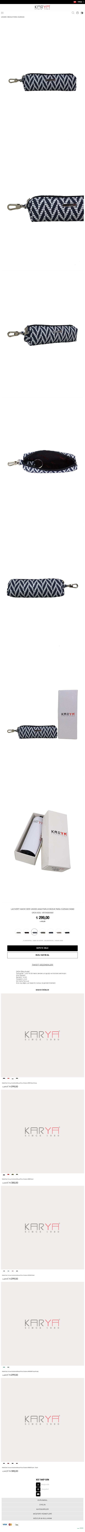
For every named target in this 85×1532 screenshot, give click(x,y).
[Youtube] (42, 1494)
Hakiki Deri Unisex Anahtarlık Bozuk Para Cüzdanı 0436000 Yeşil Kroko (20, 1371)
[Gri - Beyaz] (18, 932)
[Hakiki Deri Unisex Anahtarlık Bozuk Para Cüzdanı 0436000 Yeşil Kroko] (42, 1323)
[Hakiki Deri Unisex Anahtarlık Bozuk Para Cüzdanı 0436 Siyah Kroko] (42, 1035)
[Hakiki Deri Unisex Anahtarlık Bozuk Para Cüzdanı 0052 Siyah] (42, 1131)
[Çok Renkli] (50, 932)
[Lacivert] (34, 932)
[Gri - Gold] (42, 932)
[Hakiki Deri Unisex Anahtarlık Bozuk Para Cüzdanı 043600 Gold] (42, 1227)
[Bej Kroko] (58, 932)
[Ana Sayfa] (42, 7)
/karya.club (45, 1484)
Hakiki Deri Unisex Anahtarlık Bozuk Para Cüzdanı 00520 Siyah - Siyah (20, 1467)
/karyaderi (45, 1489)
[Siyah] (26, 932)
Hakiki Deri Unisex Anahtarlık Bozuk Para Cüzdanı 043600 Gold (18, 1275)
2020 (80, 1528)
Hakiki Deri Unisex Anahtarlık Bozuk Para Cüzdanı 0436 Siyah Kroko (19, 1083)
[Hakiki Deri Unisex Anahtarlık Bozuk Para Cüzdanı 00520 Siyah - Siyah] (42, 1420)
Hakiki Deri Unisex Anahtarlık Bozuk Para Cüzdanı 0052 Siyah (17, 1179)
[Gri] (66, 932)
